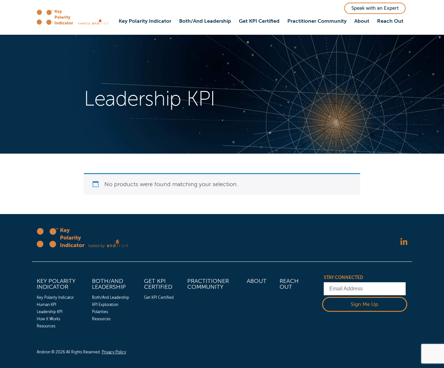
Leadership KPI (49, 312)
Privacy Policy (114, 352)
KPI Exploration (105, 304)
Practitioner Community (316, 21)
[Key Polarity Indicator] (57, 17)
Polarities (100, 312)
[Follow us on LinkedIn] (403, 242)
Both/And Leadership (205, 21)
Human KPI (46, 304)
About (361, 21)
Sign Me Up (364, 304)
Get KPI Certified (259, 21)
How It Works (48, 319)
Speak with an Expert (374, 8)
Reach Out (390, 21)
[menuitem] (145, 21)
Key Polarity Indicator (145, 21)
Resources (46, 326)
